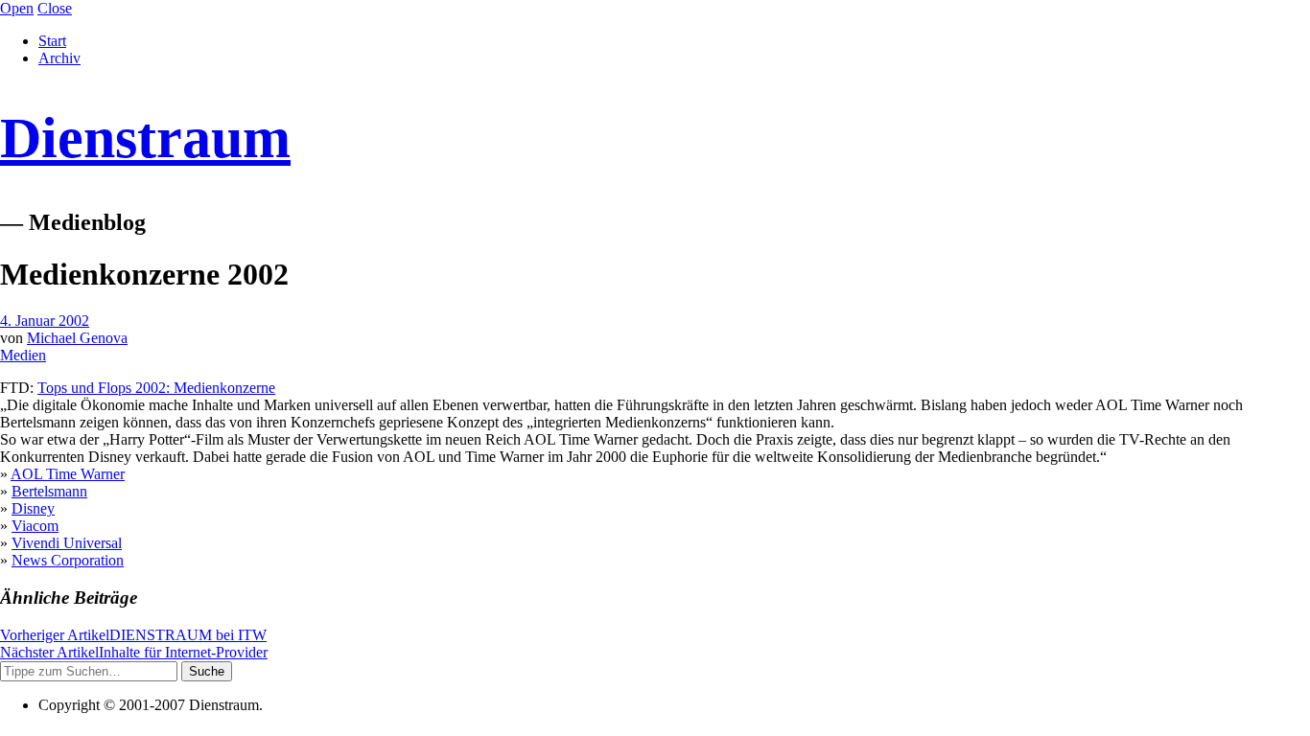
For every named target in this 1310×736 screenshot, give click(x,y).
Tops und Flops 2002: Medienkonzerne (156, 388)
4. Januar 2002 (44, 320)
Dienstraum (145, 138)
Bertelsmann (49, 491)
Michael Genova (77, 338)
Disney (33, 508)
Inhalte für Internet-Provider (134, 652)
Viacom (35, 526)
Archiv (59, 58)
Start (52, 41)
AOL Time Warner (68, 474)
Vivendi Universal (67, 543)
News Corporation (68, 560)
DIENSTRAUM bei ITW (133, 635)
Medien (23, 355)
